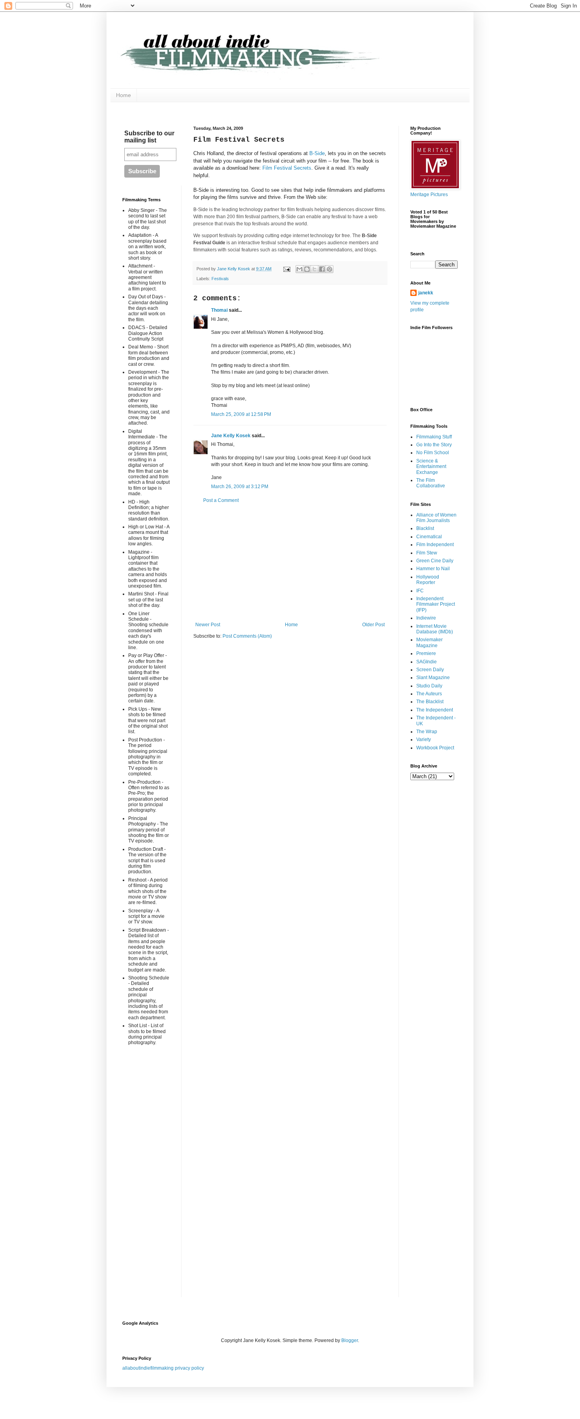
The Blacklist (429, 701)
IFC (420, 590)
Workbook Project (435, 748)
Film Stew (426, 553)
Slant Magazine (433, 677)
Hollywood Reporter (427, 579)
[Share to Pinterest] (329, 269)
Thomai (219, 310)
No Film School (432, 452)
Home (123, 95)
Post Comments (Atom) (247, 636)
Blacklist (425, 528)
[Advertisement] (290, 562)
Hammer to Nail (433, 568)
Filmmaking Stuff (434, 437)
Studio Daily (429, 686)
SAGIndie (426, 662)
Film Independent (435, 544)
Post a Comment (221, 500)
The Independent (434, 710)
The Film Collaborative (430, 483)
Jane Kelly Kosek (231, 435)
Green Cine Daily (434, 560)
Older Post (373, 624)
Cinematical (429, 536)
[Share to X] (314, 269)
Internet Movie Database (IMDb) (434, 629)
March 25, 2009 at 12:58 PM (241, 414)
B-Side (317, 153)
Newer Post (207, 624)
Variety (423, 739)
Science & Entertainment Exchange (431, 466)
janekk (425, 293)
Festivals (220, 278)
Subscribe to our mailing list (149, 137)
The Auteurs (429, 693)
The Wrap (426, 731)
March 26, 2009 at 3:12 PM (239, 486)
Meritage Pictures (429, 194)
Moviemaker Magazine (429, 642)
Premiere (426, 653)
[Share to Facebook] (322, 269)
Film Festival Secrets (286, 168)
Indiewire (426, 618)
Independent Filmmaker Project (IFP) (435, 604)
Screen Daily (430, 669)
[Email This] (299, 269)
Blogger (349, 1340)
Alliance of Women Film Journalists (436, 517)
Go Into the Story (434, 444)
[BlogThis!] (307, 269)
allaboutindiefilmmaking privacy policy (163, 1368)
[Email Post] (286, 268)
